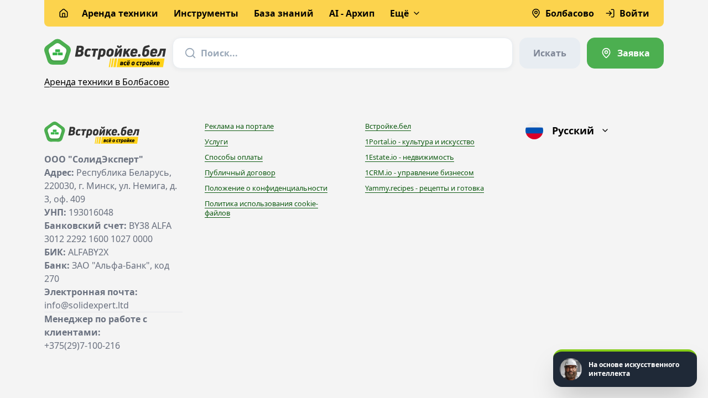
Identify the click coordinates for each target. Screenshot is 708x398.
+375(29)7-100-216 (82, 345)
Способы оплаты (234, 157)
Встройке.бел (388, 126)
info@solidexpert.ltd (86, 305)
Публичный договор (240, 172)
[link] (625, 53)
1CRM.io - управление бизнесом (419, 172)
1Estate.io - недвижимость (409, 157)
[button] (625, 368)
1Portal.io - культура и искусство (420, 141)
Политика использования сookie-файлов (261, 208)
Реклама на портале (239, 126)
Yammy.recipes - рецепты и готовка (424, 188)
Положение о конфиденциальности (266, 188)
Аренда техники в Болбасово (106, 82)
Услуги (216, 141)
